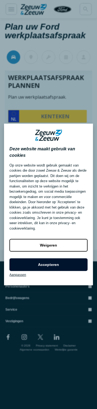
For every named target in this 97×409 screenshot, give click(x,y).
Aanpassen (17, 275)
